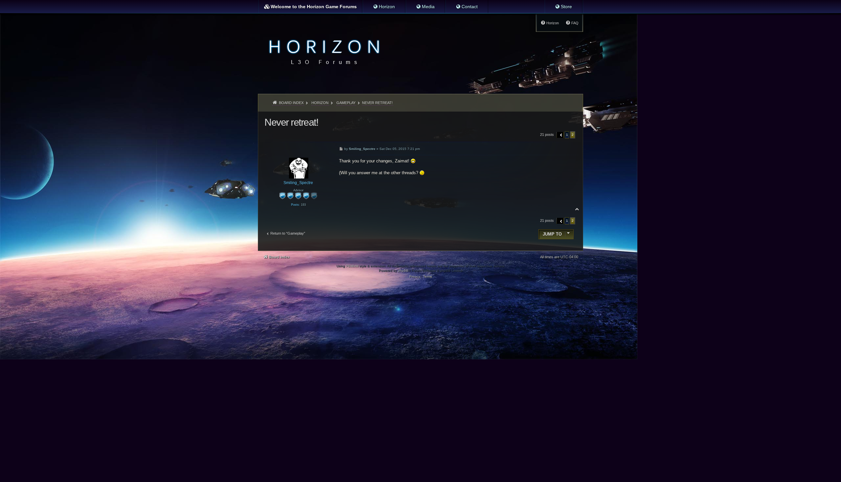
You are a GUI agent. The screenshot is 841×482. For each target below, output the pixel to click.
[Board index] (322, 51)
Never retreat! (377, 103)
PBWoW (352, 266)
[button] (560, 135)
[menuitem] (384, 6)
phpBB (403, 270)
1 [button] (567, 134)
